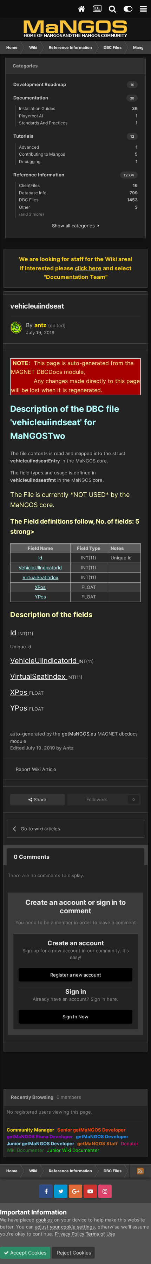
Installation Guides (78, 108)
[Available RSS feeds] (140, 1171)
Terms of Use (100, 1234)
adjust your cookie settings (65, 1227)
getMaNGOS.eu (79, 734)
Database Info (78, 192)
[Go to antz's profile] (16, 327)
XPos (40, 587)
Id (40, 557)
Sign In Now (75, 1016)
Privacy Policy (69, 1234)
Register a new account (75, 975)
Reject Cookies (73, 1253)
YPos (40, 596)
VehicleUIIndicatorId (40, 567)
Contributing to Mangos (78, 154)
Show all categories (75, 225)
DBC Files (78, 199)
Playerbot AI (78, 115)
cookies (44, 1220)
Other (78, 207)
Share (39, 799)
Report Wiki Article (36, 769)
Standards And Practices (78, 122)
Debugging (78, 161)
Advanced (78, 147)
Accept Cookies (27, 1253)
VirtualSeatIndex (40, 577)
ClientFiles (78, 185)
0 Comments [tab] (32, 856)
